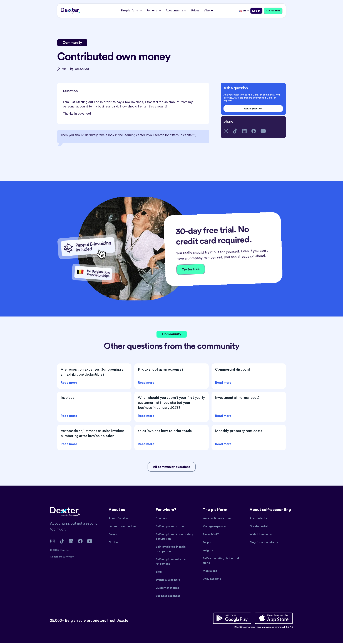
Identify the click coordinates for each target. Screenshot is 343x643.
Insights (208, 550)
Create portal (259, 526)
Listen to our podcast (123, 526)
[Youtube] (263, 131)
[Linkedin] (244, 131)
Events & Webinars (168, 579)
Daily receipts (212, 578)
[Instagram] (225, 131)
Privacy (69, 557)
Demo (113, 534)
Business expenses (168, 595)
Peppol (207, 542)
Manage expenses (215, 526)
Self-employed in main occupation (171, 549)
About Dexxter (118, 518)
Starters (161, 518)
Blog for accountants (264, 542)
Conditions (56, 557)
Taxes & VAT (211, 534)
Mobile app (210, 570)
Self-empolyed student (171, 526)
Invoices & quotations (217, 518)
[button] (131, 10)
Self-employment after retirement (171, 561)
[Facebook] (253, 131)
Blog (159, 571)
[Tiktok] (235, 131)
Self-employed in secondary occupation (174, 536)
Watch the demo (261, 534)
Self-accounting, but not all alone (221, 560)
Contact (114, 542)
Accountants (258, 518)
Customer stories (167, 587)
